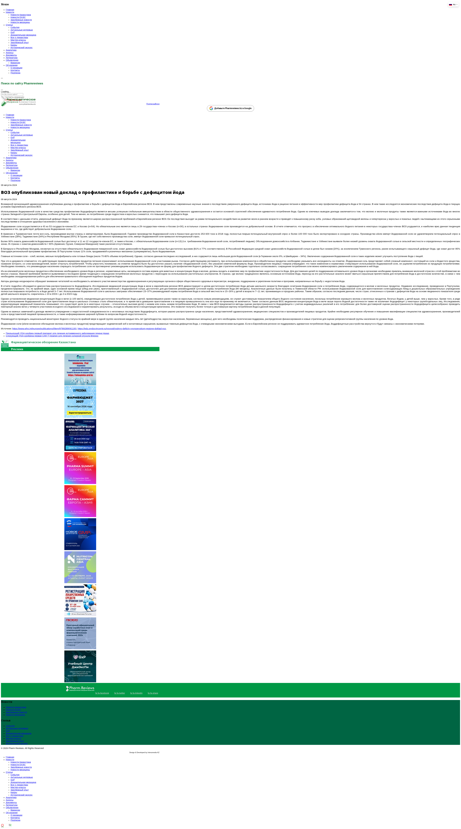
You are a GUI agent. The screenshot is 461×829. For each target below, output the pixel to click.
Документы (11, 55)
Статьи (9, 25)
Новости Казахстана (21, 15)
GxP (13, 32)
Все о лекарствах (19, 37)
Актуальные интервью (22, 30)
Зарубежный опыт (20, 42)
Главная (10, 10)
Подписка (15, 73)
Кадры (14, 45)
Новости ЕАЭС (18, 17)
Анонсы (9, 52)
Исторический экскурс (22, 47)
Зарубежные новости (21, 20)
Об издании (12, 65)
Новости (10, 12)
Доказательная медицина (23, 35)
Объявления (12, 60)
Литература (11, 58)
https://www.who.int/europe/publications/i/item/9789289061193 (44, 328)
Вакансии (15, 63)
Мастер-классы (18, 40)
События (15, 27)
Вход (157, 104)
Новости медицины (20, 22)
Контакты (15, 70)
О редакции (16, 68)
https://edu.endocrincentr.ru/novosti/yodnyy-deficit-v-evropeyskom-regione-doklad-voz (122, 328)
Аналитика (11, 50)
